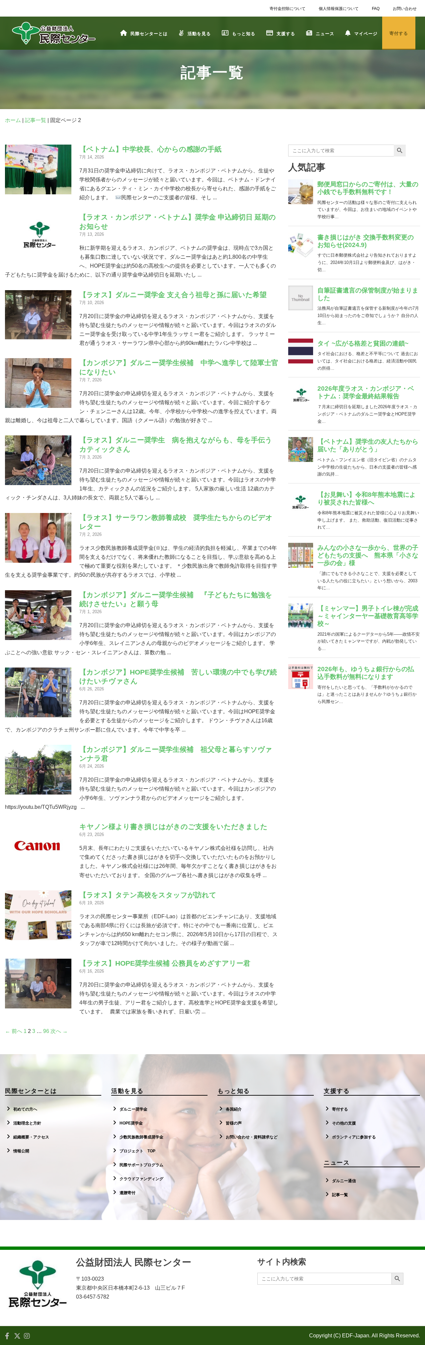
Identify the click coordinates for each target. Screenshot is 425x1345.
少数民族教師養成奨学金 (141, 1137)
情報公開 (21, 1151)
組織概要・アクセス (31, 1137)
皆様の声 (234, 1123)
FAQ (376, 8)
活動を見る (199, 33)
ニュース (325, 33)
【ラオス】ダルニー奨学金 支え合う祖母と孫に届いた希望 (173, 294)
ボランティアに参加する (354, 1137)
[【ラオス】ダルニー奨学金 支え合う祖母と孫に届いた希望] (38, 335)
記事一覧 (35, 120)
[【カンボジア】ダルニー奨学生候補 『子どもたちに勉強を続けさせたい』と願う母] (38, 635)
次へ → (59, 1031)
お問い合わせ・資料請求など (252, 1137)
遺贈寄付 (127, 1192)
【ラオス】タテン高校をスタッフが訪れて (147, 895)
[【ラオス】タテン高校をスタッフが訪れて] (38, 935)
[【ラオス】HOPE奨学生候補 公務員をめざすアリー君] (38, 1003)
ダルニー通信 (344, 1181)
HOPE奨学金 (131, 1123)
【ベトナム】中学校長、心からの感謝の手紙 (150, 149)
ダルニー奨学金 (133, 1109)
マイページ (366, 33)
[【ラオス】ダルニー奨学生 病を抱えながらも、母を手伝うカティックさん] (38, 480)
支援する (286, 33)
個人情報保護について (339, 8)
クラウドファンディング (141, 1179)
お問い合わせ (405, 8)
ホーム (13, 120)
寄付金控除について (287, 8)
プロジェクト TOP (137, 1151)
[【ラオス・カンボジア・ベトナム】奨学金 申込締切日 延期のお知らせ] (38, 258)
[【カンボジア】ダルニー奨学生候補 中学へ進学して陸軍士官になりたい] (38, 403)
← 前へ (13, 1031)
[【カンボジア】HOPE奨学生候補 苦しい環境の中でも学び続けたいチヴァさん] (38, 713)
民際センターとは (149, 33)
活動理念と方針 (27, 1123)
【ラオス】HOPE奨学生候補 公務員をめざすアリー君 (164, 963)
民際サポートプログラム (141, 1165)
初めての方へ (25, 1109)
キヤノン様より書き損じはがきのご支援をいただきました (173, 826)
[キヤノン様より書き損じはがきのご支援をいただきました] (38, 867)
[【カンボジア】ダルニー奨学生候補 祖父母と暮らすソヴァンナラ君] (38, 790)
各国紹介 (234, 1109)
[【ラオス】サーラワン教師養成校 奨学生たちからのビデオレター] (38, 558)
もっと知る (243, 33)
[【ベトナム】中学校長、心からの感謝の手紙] (38, 190)
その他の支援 (344, 1123)
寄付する (340, 1109)
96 (46, 1031)
